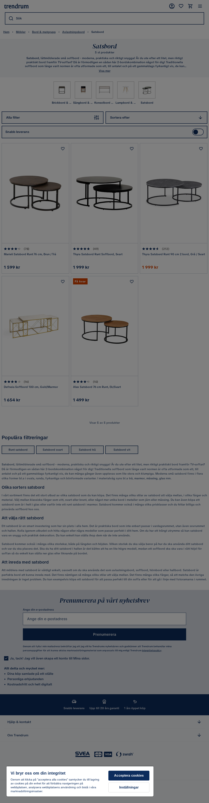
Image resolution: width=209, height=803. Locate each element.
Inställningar (129, 787)
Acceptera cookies (129, 775)
